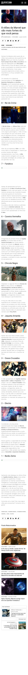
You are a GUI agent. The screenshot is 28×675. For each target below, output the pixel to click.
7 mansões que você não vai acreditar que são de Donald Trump (10, 627)
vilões (12, 514)
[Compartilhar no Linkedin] (13, 40)
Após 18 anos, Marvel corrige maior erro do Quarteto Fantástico (13, 600)
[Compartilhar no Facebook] (3, 40)
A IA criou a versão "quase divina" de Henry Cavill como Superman (13, 550)
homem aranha (12, 511)
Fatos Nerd (15, 37)
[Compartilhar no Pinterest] (10, 40)
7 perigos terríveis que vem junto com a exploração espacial (18, 614)
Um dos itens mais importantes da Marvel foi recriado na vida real (12, 575)
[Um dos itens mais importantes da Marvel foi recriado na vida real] (14, 561)
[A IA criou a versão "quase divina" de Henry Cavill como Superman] (14, 536)
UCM (8, 514)
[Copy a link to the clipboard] (18, 40)
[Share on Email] (15, 40)
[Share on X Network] (5, 40)
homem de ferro (22, 511)
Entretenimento (11, 622)
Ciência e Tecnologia (16, 610)
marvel (4, 514)
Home (2, 45)
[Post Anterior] (6, 613)
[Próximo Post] (22, 625)
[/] (22, 2)
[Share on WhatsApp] (8, 40)
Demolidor (4, 511)
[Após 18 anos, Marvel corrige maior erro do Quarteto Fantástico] (14, 586)
